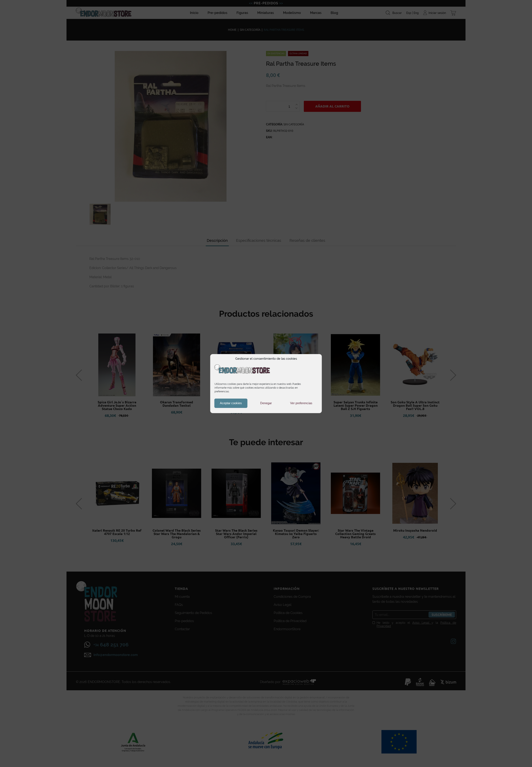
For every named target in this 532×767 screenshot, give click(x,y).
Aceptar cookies (231, 403)
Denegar (266, 403)
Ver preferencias (301, 403)
